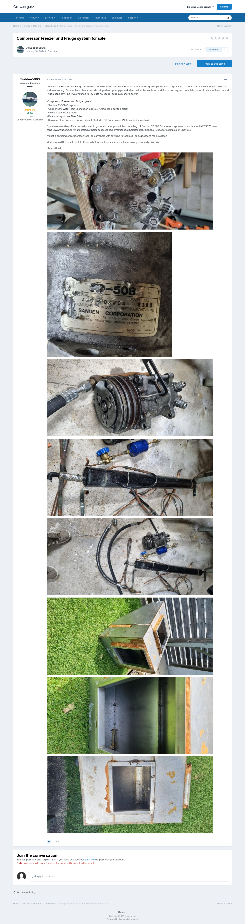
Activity (34, 17)
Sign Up (224, 6)
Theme (122, 912)
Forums (20, 17)
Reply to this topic (214, 63)
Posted (59, 79)
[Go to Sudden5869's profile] (20, 49)
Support (132, 17)
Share (197, 49)
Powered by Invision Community (122, 919)
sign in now (89, 859)
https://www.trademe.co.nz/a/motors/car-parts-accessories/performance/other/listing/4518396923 (100, 129)
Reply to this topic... (45, 876)
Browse (49, 17)
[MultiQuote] (49, 842)
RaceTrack (66, 17)
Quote (57, 841)
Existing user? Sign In (199, 7)
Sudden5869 (37, 47)
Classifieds (84, 17)
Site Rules (117, 17)
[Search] (228, 17)
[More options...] (225, 79)
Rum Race (101, 17)
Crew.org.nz (23, 7)
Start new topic (183, 63)
